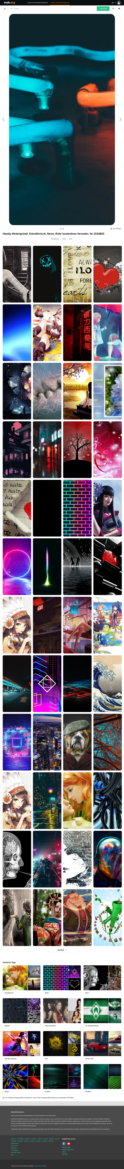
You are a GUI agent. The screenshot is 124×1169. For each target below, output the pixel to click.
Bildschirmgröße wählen (68, 1149)
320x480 (57, 1138)
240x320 (39, 1138)
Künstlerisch (55, 239)
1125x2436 (32, 1141)
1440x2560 (20, 1141)
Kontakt (64, 1152)
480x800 (51, 1138)
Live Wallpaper (14, 1150)
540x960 (38, 1141)
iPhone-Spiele (14, 1145)
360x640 (26, 1141)
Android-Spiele (14, 1143)
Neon (64, 239)
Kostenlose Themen (16, 1152)
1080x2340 (27, 1138)
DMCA (44, 1166)
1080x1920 (14, 1138)
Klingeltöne (14, 1148)
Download (103, 9)
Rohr (71, 239)
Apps (12, 1154)
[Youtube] (69, 1145)
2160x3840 (44, 1141)
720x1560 (13, 1141)
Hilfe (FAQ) (64, 1154)
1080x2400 (20, 1138)
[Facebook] (64, 1145)
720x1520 (50, 1141)
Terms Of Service (38, 1166)
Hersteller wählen (66, 1147)
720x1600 (45, 1138)
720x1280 (33, 1138)
